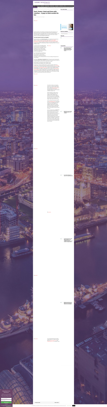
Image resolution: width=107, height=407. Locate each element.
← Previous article (37, 402)
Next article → (57, 402)
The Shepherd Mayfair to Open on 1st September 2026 (68, 175)
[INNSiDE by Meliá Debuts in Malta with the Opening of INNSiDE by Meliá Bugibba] (62, 363)
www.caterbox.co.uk (53, 340)
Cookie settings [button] (69, 405)
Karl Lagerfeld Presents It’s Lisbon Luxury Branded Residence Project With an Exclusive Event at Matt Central (68, 49)
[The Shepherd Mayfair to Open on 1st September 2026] (62, 236)
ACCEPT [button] (74, 405)
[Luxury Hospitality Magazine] (42, 4)
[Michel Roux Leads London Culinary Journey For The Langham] (62, 172)
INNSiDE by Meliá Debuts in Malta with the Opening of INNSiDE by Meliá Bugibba (68, 303)
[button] (65, 6)
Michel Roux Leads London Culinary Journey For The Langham (68, 112)
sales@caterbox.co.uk (50, 341)
